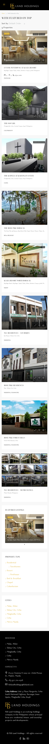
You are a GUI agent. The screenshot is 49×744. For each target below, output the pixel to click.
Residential (11, 562)
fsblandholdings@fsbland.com (20, 684)
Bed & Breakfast (14, 578)
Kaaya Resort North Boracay (17, 280)
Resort (10, 570)
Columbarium (12, 586)
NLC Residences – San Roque (17, 333)
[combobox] (17, 23)
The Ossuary (9, 123)
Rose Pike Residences (14, 385)
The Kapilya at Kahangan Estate (19, 176)
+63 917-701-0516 (15, 680)
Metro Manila (12, 622)
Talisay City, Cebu (14, 610)
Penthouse (14, 574)
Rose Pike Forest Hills (14, 438)
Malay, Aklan (12, 606)
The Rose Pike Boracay (14, 228)
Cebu (9, 618)
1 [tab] (25, 544)
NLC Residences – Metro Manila (18, 490)
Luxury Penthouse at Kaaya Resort (20, 68)
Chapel (10, 582)
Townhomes (15, 566)
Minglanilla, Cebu (14, 614)
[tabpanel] (24, 528)
